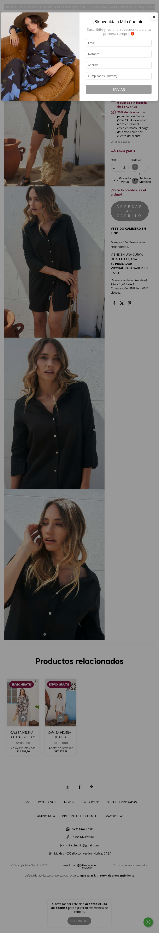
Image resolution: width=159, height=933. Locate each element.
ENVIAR (119, 89)
